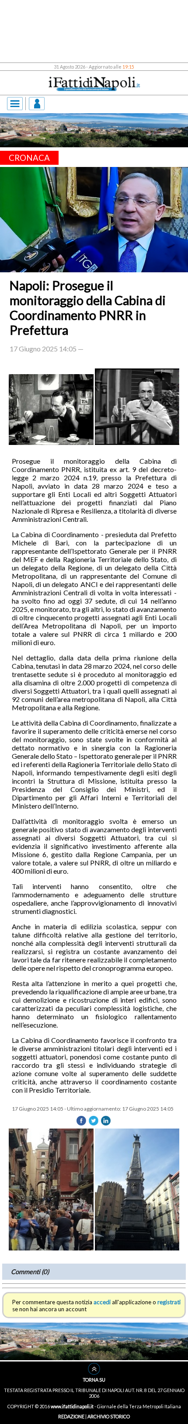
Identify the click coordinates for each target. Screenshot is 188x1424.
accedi (102, 1302)
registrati (169, 1302)
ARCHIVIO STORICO (108, 1416)
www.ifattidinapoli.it (72, 1406)
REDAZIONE (71, 1416)
